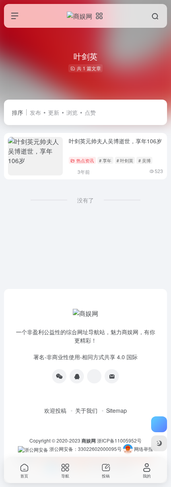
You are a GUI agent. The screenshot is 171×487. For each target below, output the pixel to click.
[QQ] (77, 376)
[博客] (94, 376)
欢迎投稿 (55, 410)
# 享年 (105, 160)
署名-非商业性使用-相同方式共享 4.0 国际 (85, 357)
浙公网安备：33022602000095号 (86, 448)
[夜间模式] (159, 443)
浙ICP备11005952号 (119, 440)
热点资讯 (85, 160)
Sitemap (116, 410)
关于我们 (86, 410)
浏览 (72, 112)
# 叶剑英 (125, 160)
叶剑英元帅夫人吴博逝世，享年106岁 (115, 141)
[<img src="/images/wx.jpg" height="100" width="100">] (59, 376)
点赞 (90, 112)
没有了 (85, 200)
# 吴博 (144, 160)
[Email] (112, 376)
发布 (35, 112)
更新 (53, 112)
